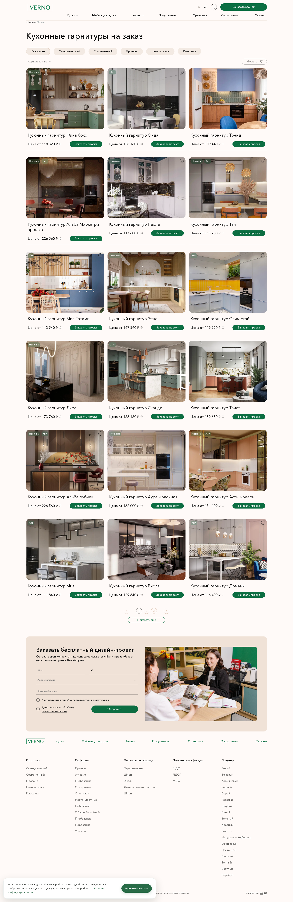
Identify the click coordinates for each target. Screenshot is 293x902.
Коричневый (229, 781)
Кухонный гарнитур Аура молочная (143, 496)
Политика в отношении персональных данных (162, 893)
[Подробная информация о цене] (60, 144)
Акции (137, 15)
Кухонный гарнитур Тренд (216, 135)
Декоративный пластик (140, 787)
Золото (226, 831)
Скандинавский (69, 51)
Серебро (227, 875)
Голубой (226, 806)
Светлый (227, 856)
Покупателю (167, 15)
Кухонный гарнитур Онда (133, 135)
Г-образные (82, 806)
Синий (225, 812)
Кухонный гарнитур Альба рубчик (60, 496)
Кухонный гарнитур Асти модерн (223, 496)
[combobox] (39, 62)
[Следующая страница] (166, 611)
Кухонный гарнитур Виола (134, 586)
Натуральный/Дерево (236, 837)
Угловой (80, 831)
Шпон (128, 775)
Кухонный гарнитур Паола (134, 224)
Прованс (132, 51)
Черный (226, 787)
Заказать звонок (244, 7)
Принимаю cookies (136, 888)
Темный (226, 862)
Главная (32, 22)
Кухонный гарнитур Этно (133, 318)
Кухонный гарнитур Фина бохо (57, 135)
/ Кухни (41, 22)
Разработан (252, 893)
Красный (227, 825)
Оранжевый (229, 844)
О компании (229, 15)
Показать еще (146, 620)
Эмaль (128, 781)
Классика (189, 51)
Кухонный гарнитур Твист (215, 407)
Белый (225, 768)
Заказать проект (86, 144)
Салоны (260, 15)
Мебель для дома (104, 15)
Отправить (114, 709)
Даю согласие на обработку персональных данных (58, 709)
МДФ (176, 768)
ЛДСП (177, 775)
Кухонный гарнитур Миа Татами (59, 318)
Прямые (80, 768)
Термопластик (133, 768)
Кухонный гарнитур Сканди (135, 407)
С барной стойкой (87, 812)
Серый (225, 793)
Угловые (80, 775)
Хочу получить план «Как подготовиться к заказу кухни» (76, 700)
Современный (103, 51)
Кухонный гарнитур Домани (218, 586)
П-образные (83, 781)
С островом (83, 787)
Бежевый (227, 775)
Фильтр (252, 61)
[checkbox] (38, 700)
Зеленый (227, 818)
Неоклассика (160, 51)
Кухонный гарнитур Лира (52, 407)
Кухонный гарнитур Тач (213, 224)
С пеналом (82, 793)
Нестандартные (86, 800)
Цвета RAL (228, 850)
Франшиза (200, 15)
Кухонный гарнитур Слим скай (220, 318)
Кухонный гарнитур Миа (51, 586)
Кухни (71, 15)
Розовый (227, 800)
